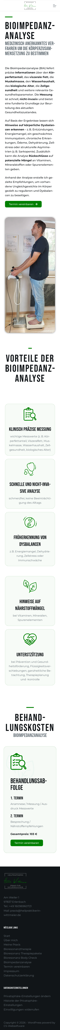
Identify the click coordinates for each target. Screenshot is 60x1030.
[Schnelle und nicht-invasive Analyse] (30, 469)
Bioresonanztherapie (17, 949)
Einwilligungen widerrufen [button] (21, 1009)
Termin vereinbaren (17, 966)
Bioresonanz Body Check (20, 957)
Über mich (11, 940)
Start (7, 935)
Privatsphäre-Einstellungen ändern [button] (27, 996)
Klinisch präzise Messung (30, 429)
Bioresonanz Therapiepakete (23, 953)
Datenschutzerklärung (19, 975)
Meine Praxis (12, 944)
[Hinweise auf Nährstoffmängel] (30, 586)
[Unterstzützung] (30, 639)
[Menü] (54, 5)
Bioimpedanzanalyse (18, 962)
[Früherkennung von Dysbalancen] (30, 522)
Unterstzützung (30, 655)
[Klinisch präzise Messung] (30, 414)
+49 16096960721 (20, 906)
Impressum (11, 971)
